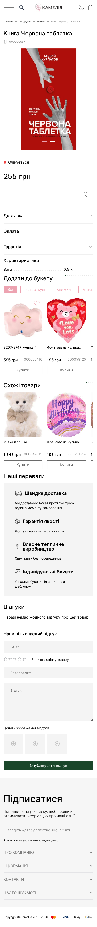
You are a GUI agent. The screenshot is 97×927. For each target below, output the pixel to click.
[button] (48, 852)
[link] (23, 320)
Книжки (41, 21)
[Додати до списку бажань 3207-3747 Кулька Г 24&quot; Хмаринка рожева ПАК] (37, 303)
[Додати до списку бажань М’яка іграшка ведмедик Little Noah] (37, 398)
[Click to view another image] (44, 141)
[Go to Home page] (48, 7)
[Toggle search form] (21, 7)
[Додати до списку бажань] (86, 194)
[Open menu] (9, 7)
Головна (8, 21)
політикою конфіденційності (42, 840)
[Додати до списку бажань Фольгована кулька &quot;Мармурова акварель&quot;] (80, 398)
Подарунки (25, 21)
